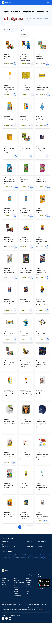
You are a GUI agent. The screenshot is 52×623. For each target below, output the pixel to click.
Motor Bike (35, 557)
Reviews (28, 584)
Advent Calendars (9, 554)
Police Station (16, 557)
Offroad (40, 557)
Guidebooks (29, 582)
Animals (38, 554)
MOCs (27, 592)
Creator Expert (29, 546)
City (15, 541)
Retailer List (17, 587)
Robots (10, 557)
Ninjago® (4, 546)
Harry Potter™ (41, 544)
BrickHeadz (29, 544)
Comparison (29, 586)
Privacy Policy (5, 588)
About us (4, 578)
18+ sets (16, 589)
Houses (29, 557)
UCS (22, 554)
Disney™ (28, 541)
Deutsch (45, 589)
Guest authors (5, 580)
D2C (3, 554)
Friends (40, 546)
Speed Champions (6, 544)
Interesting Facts (30, 590)
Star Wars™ (41, 541)
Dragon (47, 554)
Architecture (5, 541)
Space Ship (4, 557)
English (40, 589)
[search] (21, 30)
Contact (3, 584)
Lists (27, 593)
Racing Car (17, 554)
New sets (16, 591)
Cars (43, 554)
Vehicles (32, 554)
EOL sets (16, 593)
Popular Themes (8, 538)
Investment (29, 580)
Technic (16, 546)
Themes (16, 586)
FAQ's (3, 582)
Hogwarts (27, 554)
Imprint (3, 590)
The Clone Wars (5, 560)
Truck (45, 557)
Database (16, 580)
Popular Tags (7, 551)
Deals (15, 578)
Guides (28, 578)
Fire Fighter (23, 557)
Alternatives (29, 588)
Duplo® (16, 544)
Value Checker (17, 595)
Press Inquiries (5, 586)
